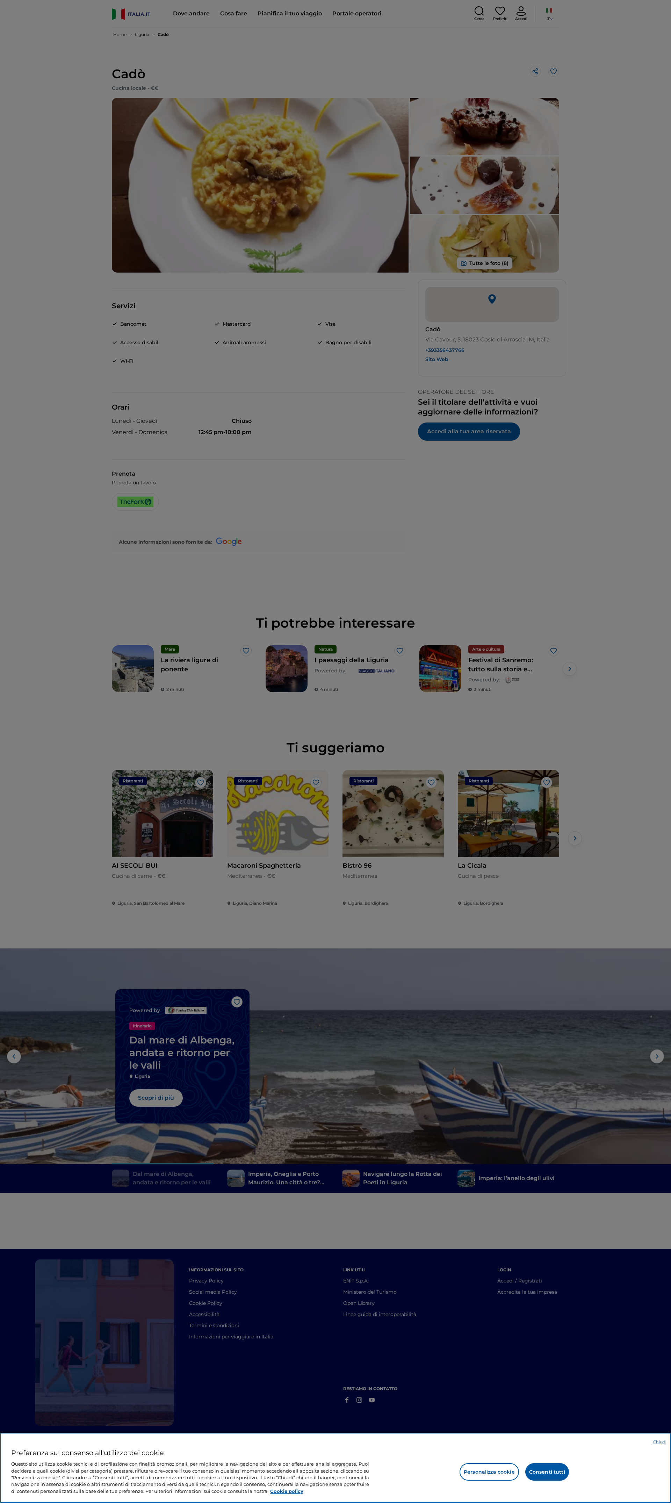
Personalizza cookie (489, 1472)
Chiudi (659, 1441)
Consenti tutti (547, 1472)
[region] (335, 1468)
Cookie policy (286, 1491)
